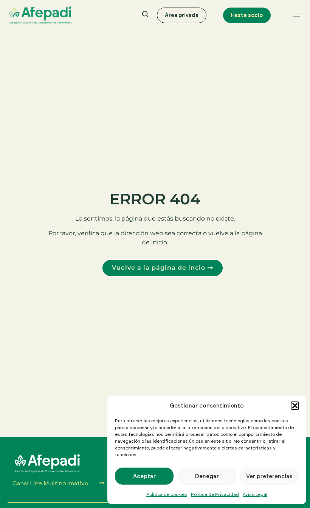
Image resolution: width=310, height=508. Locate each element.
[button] (295, 405)
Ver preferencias (269, 476)
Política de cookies (166, 494)
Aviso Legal (255, 494)
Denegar (207, 476)
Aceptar (144, 476)
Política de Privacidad (215, 494)
